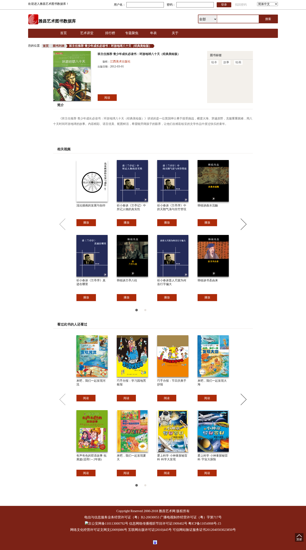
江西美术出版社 (120, 61)
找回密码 (241, 4)
